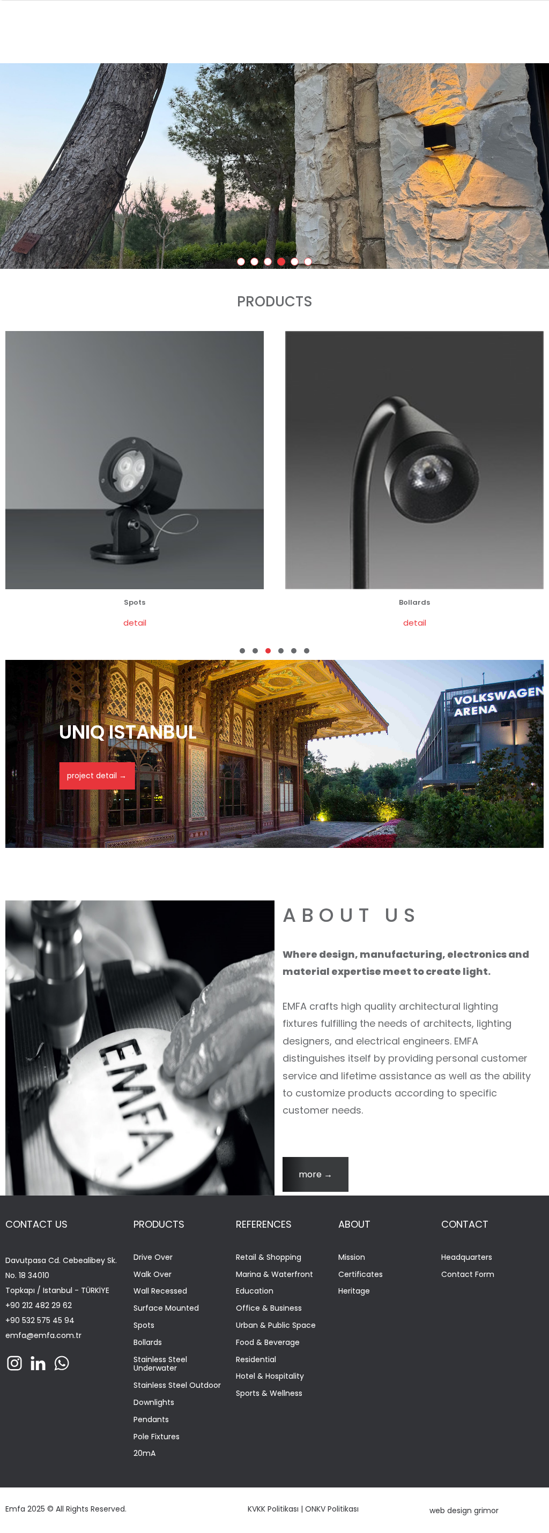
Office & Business (269, 1308)
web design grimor (464, 1510)
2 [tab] (256, 263)
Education (254, 1291)
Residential (256, 1359)
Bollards (147, 1342)
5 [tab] (296, 263)
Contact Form (467, 1274)
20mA (144, 1453)
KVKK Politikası (273, 1509)
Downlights (153, 1402)
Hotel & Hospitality (270, 1376)
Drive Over (153, 1257)
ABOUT (354, 1224)
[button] (242, 650)
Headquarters (466, 1257)
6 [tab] (310, 263)
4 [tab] (283, 263)
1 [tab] (243, 263)
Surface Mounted (166, 1308)
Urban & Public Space (276, 1325)
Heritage (354, 1291)
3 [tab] (269, 263)
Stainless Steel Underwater (160, 1364)
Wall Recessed (160, 1291)
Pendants (151, 1419)
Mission (351, 1257)
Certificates (360, 1274)
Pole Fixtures (156, 1436)
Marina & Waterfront (274, 1274)
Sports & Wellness (269, 1393)
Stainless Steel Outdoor (177, 1385)
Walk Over (152, 1274)
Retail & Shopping (268, 1257)
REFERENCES (264, 1224)
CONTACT (464, 1224)
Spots (143, 1325)
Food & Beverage (268, 1342)
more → (315, 1174)
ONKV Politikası (332, 1509)
